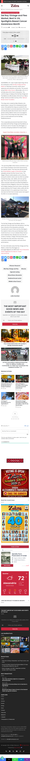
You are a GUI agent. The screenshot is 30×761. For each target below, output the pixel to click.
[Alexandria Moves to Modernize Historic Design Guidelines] (7, 378)
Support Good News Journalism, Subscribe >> (15, 132)
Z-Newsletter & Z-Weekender (8, 719)
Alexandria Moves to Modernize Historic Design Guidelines (6, 385)
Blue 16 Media (17, 747)
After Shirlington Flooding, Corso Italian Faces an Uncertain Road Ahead (22, 386)
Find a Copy (15, 461)
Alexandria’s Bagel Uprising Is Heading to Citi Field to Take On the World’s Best (22, 403)
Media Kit (3, 714)
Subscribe (3, 712)
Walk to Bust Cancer (10, 90)
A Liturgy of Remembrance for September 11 (6, 402)
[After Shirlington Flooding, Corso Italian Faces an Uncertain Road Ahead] (22, 378)
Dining (2, 705)
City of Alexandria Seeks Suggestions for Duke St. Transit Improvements (15, 251)
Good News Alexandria (15, 275)
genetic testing (15, 272)
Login (27, 425)
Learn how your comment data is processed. (14, 438)
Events (24, 269)
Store (2, 708)
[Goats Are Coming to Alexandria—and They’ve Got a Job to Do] (5, 639)
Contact (3, 710)
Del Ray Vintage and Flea (11, 269)
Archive (3, 701)
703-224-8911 (14, 734)
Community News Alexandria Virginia (14, 9)
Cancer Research (15, 265)
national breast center (15, 278)
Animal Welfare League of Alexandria (12, 171)
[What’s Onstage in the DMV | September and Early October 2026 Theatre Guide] (24, 639)
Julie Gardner (5, 27)
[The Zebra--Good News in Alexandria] (15, 5)
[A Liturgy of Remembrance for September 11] (7, 396)
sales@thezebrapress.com (7, 736)
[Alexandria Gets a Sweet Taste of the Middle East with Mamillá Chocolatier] (5, 650)
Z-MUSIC (3, 717)
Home (3, 9)
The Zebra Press (25, 745)
